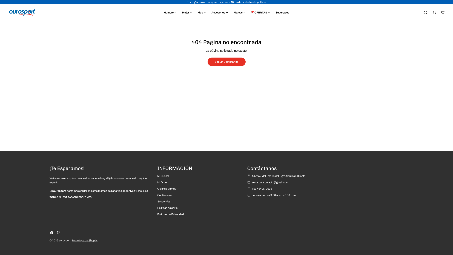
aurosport (64, 240)
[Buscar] (425, 12)
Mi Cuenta (163, 176)
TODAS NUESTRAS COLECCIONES (71, 197)
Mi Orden (162, 182)
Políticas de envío (167, 207)
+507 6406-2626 (262, 188)
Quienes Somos (166, 188)
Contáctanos (164, 195)
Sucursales (163, 201)
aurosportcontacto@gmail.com (270, 182)
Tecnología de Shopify (85, 240)
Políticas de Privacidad (170, 214)
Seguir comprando (227, 61)
